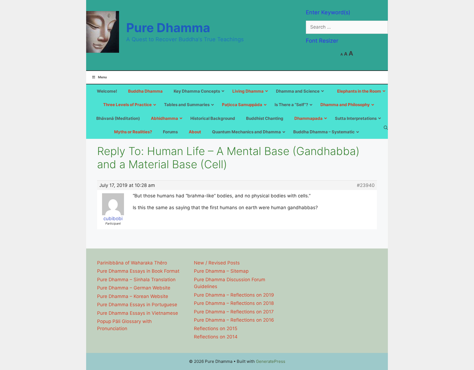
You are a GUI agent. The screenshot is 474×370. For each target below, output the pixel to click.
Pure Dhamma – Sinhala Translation (136, 279)
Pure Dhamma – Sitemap (221, 271)
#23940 (366, 185)
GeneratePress (270, 361)
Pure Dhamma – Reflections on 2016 (234, 320)
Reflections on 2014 (216, 336)
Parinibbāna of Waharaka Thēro (132, 263)
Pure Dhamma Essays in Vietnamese (137, 313)
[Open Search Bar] (386, 127)
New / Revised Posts (217, 263)
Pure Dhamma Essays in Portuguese (137, 304)
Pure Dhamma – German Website (133, 288)
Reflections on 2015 (215, 328)
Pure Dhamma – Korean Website (132, 296)
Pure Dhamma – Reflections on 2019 (234, 295)
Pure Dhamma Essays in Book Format (138, 271)
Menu (102, 77)
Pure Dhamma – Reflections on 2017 (234, 311)
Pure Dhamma (168, 27)
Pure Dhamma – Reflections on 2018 (234, 303)
